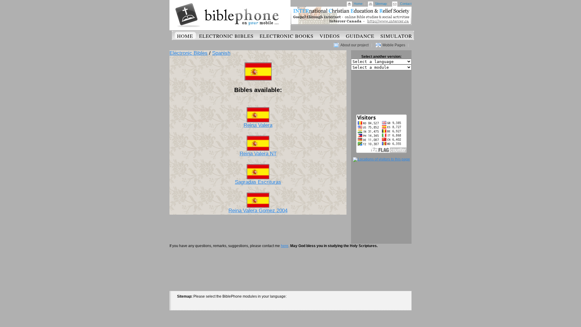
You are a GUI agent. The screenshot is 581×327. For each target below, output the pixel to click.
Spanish (221, 53)
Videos (330, 35)
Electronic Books (286, 35)
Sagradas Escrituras (258, 182)
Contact (406, 3)
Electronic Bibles (226, 35)
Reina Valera (258, 125)
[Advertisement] (381, 92)
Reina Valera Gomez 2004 (257, 210)
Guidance (360, 35)
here (284, 246)
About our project (354, 45)
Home (358, 3)
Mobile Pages (393, 45)
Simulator (396, 35)
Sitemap (381, 3)
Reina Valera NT (258, 154)
